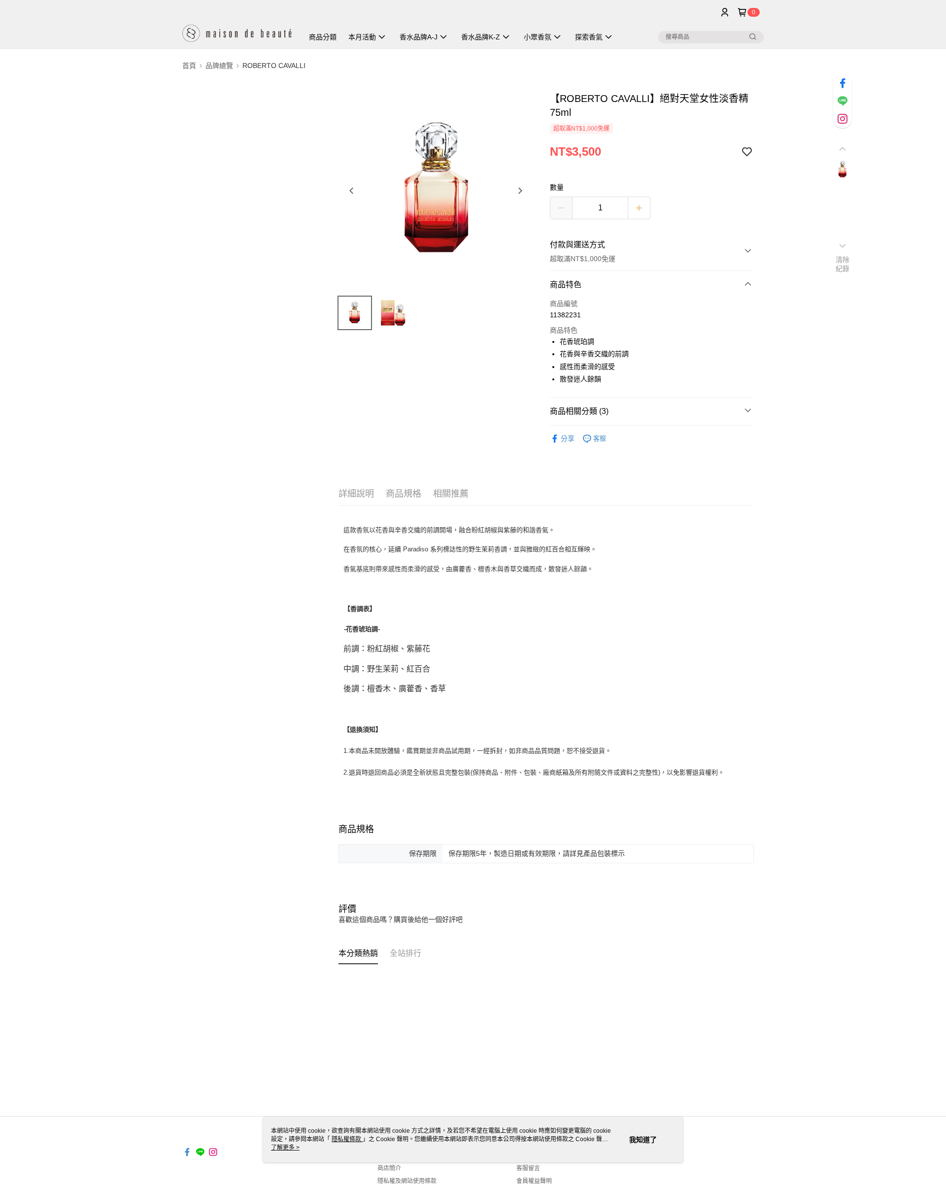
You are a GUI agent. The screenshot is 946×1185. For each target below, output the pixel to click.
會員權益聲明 (534, 1181)
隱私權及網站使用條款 (407, 1181)
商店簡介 (389, 1168)
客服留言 (528, 1168)
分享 (567, 438)
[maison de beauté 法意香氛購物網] (237, 26)
